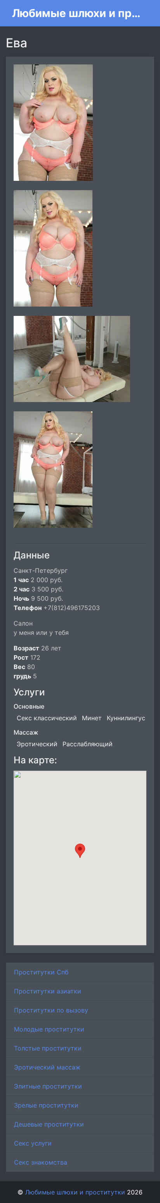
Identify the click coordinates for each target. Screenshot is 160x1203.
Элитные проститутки (48, 1086)
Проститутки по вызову (51, 1010)
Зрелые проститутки (46, 1105)
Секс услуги (33, 1143)
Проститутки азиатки (47, 991)
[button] (80, 851)
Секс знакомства (40, 1162)
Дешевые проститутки (49, 1124)
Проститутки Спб (41, 972)
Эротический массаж (47, 1067)
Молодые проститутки (49, 1029)
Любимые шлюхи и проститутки (77, 13)
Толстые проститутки (48, 1048)
